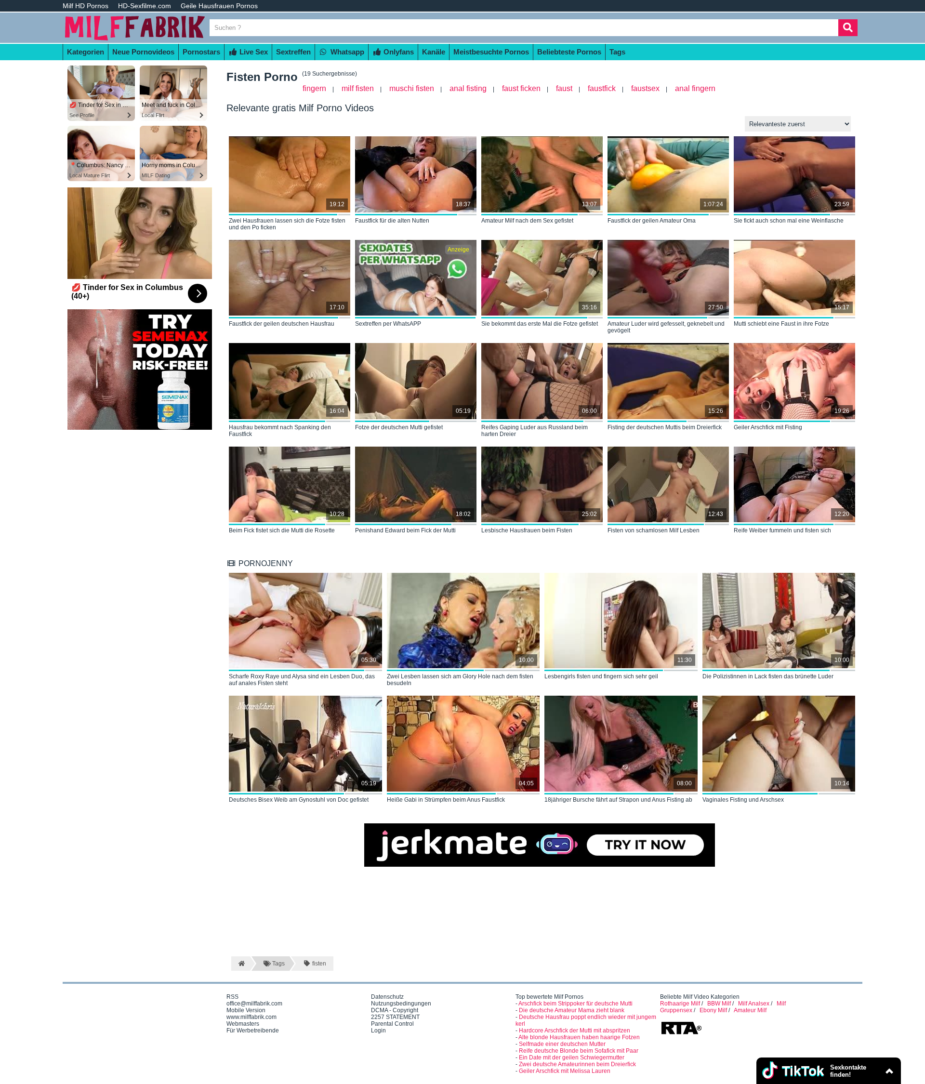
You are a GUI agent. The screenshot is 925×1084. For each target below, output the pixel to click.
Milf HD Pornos (85, 6)
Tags (617, 52)
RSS (232, 996)
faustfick (602, 88)
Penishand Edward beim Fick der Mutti (405, 530)
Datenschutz (387, 996)
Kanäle (433, 52)
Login (378, 1030)
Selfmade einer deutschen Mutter (562, 1044)
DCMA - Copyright (394, 1010)
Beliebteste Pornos (569, 52)
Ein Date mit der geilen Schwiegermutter (571, 1057)
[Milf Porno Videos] (135, 39)
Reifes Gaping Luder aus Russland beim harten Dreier (534, 430)
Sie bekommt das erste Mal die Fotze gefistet (539, 323)
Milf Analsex (753, 1003)
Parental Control (392, 1023)
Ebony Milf (713, 1010)
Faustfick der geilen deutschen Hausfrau (281, 323)
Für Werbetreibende (252, 1030)
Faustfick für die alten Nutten (392, 220)
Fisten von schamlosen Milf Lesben (654, 530)
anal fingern (695, 88)
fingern (314, 88)
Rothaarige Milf (680, 1003)
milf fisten (358, 88)
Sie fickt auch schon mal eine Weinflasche (789, 220)
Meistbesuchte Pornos (491, 52)
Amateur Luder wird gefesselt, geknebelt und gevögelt (666, 327)
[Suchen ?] (848, 27)
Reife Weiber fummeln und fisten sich (782, 530)
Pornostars (201, 52)
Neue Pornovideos (143, 52)
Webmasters (242, 1023)
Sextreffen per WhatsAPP (388, 323)
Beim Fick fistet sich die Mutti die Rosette (282, 530)
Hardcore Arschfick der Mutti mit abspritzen (574, 1030)
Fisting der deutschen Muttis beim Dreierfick (665, 427)
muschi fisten (411, 88)
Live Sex (253, 52)
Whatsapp (346, 52)
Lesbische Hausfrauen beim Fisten (526, 530)
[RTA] (681, 1033)
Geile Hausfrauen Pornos (219, 6)
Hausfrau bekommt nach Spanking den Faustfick (280, 430)
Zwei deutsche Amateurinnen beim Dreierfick (577, 1064)
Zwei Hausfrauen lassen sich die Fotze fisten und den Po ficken (287, 224)
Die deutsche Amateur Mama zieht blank (571, 1010)
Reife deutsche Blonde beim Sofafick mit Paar (578, 1050)
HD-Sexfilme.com (144, 6)
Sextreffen (293, 52)
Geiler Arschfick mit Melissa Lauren (564, 1071)
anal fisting (468, 88)
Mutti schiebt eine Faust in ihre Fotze (781, 323)
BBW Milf (719, 1003)
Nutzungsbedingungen (401, 1003)
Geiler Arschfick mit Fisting (768, 427)
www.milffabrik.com (251, 1017)
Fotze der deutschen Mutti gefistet (399, 427)
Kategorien (85, 52)
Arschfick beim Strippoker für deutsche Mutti (575, 1003)
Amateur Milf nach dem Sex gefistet (527, 220)
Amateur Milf (750, 1010)
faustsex (645, 88)
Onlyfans (398, 52)
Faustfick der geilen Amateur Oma (652, 220)
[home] (240, 963)
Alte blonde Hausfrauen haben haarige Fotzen (579, 1037)
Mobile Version (245, 1010)
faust (564, 88)
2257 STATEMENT (395, 1017)
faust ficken (521, 88)
